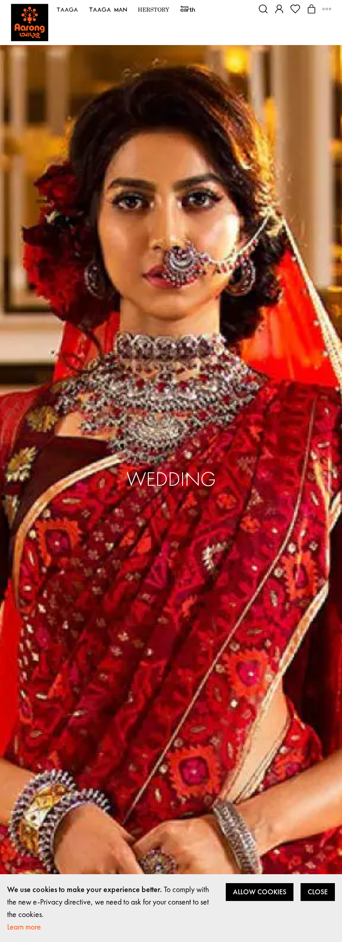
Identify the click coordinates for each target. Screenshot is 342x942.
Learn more (24, 926)
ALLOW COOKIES (259, 892)
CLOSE (318, 892)
